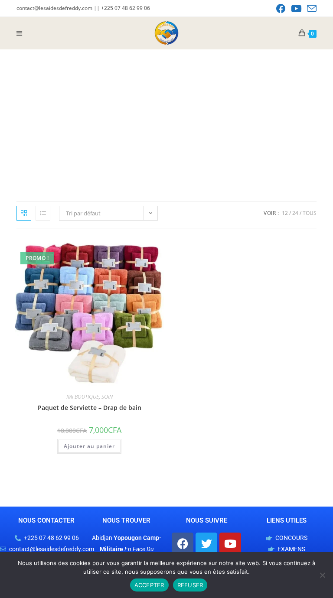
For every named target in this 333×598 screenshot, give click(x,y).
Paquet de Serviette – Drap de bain (89, 407)
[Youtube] (230, 543)
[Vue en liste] (43, 213)
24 (295, 213)
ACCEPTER (149, 585)
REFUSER (190, 585)
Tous (310, 213)
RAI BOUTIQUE (82, 396)
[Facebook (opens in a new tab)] (281, 8)
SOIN (107, 396)
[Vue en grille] (23, 213)
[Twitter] (206, 543)
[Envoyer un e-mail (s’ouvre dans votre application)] (310, 8)
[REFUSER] (322, 575)
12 (285, 213)
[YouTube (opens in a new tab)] (296, 8)
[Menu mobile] (19, 33)
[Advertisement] (166, 114)
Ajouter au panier (89, 446)
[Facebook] (182, 543)
